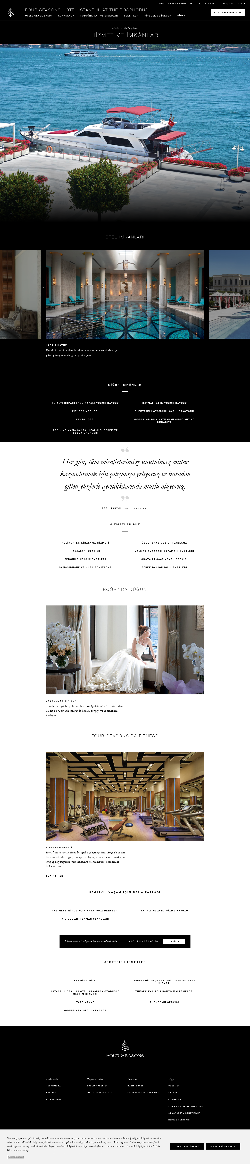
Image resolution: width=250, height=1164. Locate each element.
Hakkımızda (53, 1086)
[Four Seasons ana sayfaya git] (10, 12)
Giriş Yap (208, 3)
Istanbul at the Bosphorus (125, 28)
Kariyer (51, 1093)
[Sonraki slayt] (206, 289)
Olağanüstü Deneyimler (184, 1113)
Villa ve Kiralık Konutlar (186, 1106)
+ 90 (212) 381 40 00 (143, 941)
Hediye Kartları (179, 1120)
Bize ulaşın (53, 1099)
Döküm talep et (97, 1086)
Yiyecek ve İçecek (157, 15)
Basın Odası (135, 1086)
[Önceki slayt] (43, 289)
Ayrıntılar (54, 876)
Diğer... (182, 15)
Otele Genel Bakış (38, 15)
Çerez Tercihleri (187, 1146)
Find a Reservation (99, 1093)
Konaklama (66, 15)
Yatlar (173, 1093)
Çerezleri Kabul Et (223, 1146)
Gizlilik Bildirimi (16, 1156)
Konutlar (174, 1099)
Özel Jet (174, 1086)
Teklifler (131, 15)
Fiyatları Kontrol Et (227, 12)
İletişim (174, 941)
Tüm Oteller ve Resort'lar (176, 3)
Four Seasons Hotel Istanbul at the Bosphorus (86, 10)
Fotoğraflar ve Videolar (99, 15)
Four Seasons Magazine (143, 1093)
